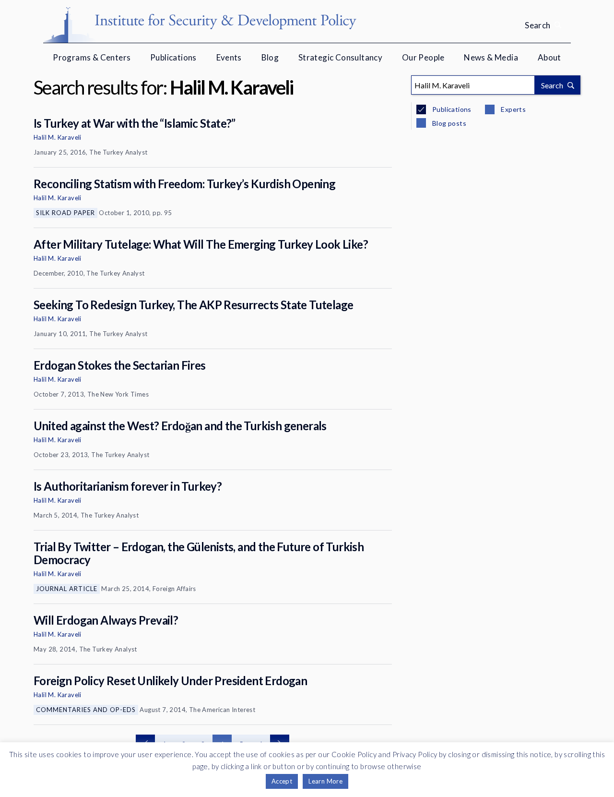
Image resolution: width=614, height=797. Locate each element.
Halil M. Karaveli (58, 137)
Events (229, 57)
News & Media (491, 57)
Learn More (325, 781)
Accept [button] (282, 781)
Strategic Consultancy (340, 57)
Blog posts (448, 123)
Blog (270, 57)
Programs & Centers (91, 57)
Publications (173, 57)
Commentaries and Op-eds (86, 709)
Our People (423, 57)
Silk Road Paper (65, 213)
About (549, 57)
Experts (512, 109)
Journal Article (66, 588)
